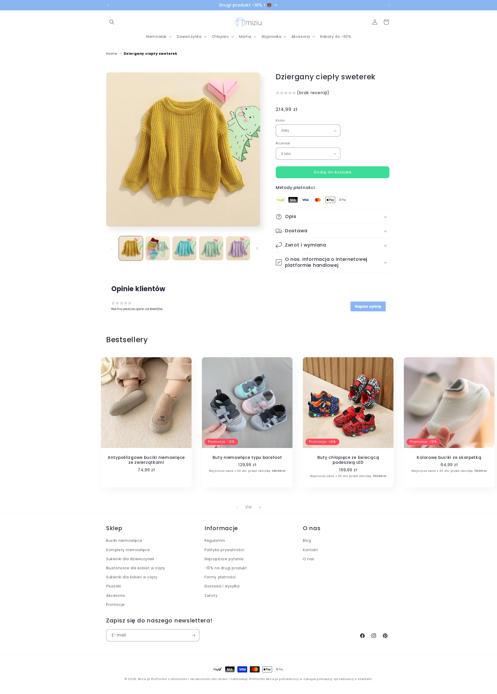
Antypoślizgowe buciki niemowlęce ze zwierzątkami (146, 460)
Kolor (280, 120)
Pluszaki (113, 586)
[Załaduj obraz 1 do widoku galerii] (131, 248)
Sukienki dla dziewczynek (130, 559)
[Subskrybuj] (193, 635)
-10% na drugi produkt (225, 568)
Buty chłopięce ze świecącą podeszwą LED (348, 460)
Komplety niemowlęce (128, 549)
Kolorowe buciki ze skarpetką (449, 457)
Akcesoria (115, 595)
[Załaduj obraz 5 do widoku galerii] (238, 248)
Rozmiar (283, 143)
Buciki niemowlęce (124, 540)
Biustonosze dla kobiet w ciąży (135, 568)
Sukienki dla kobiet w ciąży (131, 577)
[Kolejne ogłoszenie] (389, 5)
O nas (308, 559)
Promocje (115, 604)
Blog (307, 540)
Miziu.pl (144, 679)
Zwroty (211, 595)
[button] (112, 22)
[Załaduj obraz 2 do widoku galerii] (157, 248)
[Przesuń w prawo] (257, 248)
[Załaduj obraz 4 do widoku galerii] (211, 248)
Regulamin (214, 540)
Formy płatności (220, 577)
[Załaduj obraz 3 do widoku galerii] (184, 248)
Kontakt (310, 549)
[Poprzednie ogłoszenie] (108, 5)
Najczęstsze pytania (223, 559)
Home (111, 53)
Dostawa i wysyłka (221, 586)
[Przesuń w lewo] (112, 248)
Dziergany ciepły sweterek (150, 53)
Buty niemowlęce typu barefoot (247, 457)
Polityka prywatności (224, 549)
